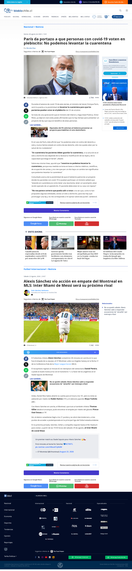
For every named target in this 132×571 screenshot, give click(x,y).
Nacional (16, 17)
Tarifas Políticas (9, 556)
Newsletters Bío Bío (70, 2)
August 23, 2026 (67, 451)
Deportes (46, 17)
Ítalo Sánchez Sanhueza (39, 290)
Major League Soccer (62, 364)
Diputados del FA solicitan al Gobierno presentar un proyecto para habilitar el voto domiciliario (71, 129)
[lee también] (40, 386)
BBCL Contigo (85, 17)
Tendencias (55, 17)
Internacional (26, 17)
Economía (37, 17)
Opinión (63, 17)
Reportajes (8, 542)
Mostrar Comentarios (61, 210)
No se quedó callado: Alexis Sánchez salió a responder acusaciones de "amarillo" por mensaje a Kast (72, 383)
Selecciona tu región (14, 2)
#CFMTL (69, 444)
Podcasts (7, 17)
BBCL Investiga (73, 17)
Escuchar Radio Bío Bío (115, 2)
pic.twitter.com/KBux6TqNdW (48, 447)
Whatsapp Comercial (81, 557)
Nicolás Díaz (31, 48)
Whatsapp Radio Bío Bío (118, 557)
